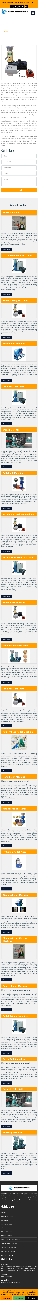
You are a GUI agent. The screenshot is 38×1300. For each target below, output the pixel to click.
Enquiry (32, 1298)
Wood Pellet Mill (7, 1255)
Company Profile (7, 1216)
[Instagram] (19, 6)
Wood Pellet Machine (9, 1247)
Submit (19, 190)
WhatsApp (19, 1298)
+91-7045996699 (7, 2)
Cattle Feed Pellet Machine (11, 1239)
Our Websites (7, 1232)
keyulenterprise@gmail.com (24, 2)
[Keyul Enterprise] (19, 1192)
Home (6, 32)
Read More (6, 249)
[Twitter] (15, 6)
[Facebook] (12, 6)
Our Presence (7, 1224)
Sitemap (5, 1220)
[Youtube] (26, 6)
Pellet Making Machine (9, 1243)
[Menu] (33, 13)
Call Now (6, 1298)
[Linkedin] (22, 6)
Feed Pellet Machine (9, 1251)
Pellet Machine (7, 1236)
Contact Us (6, 1228)
